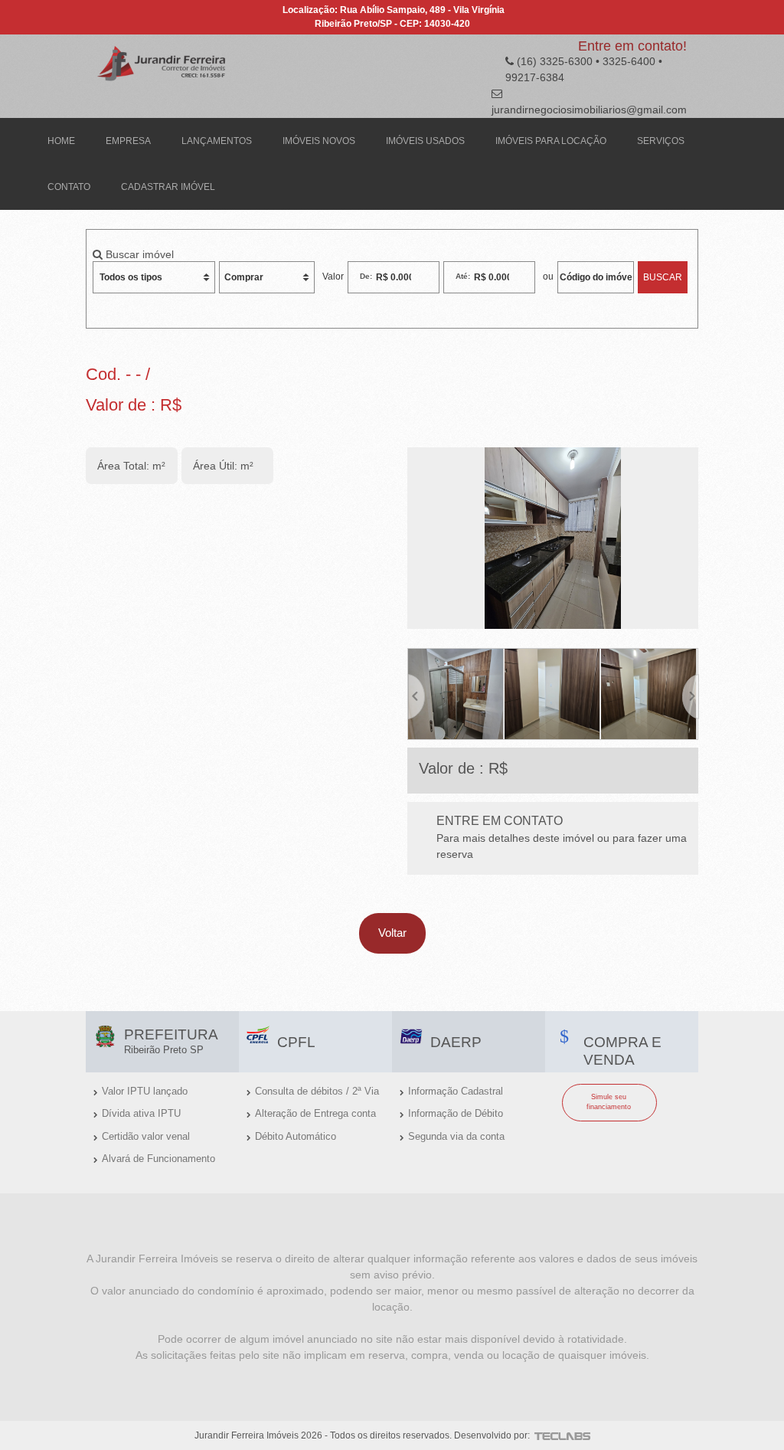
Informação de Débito (455, 1113)
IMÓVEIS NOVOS (319, 141)
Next (689, 693)
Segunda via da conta (456, 1136)
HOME (61, 141)
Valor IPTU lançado (145, 1091)
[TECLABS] (561, 1435)
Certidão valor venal (146, 1136)
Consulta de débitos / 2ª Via (317, 1091)
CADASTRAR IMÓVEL (168, 187)
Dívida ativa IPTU (141, 1113)
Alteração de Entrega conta (315, 1113)
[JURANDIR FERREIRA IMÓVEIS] (162, 61)
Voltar (392, 932)
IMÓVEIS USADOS (425, 141)
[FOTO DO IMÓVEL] (552, 538)
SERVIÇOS (660, 141)
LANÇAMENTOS (216, 141)
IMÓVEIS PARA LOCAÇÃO (550, 141)
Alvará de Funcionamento (158, 1158)
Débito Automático (295, 1136)
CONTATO (68, 187)
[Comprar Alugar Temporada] (267, 277)
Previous (415, 693)
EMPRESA (128, 141)
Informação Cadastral (455, 1091)
